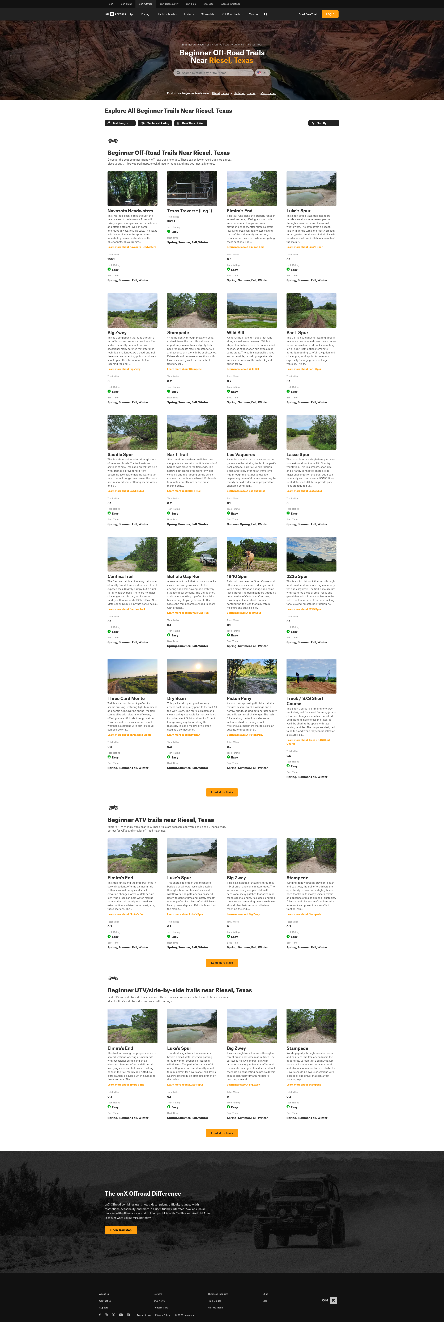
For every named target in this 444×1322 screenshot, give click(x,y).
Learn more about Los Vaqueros (252, 471)
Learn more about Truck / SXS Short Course (311, 719)
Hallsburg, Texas (244, 93)
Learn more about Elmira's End (252, 227)
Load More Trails (222, 792)
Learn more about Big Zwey (132, 349)
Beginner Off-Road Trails (196, 44)
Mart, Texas (268, 93)
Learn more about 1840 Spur (252, 593)
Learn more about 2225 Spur (311, 593)
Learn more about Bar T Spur (311, 349)
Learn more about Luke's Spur (311, 227)
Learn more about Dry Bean (192, 719)
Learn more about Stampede (192, 349)
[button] (120, 123)
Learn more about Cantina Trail (132, 593)
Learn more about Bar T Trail (192, 471)
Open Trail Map (120, 1230)
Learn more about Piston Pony (252, 719)
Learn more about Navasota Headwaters (132, 227)
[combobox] (216, 72)
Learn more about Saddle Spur (132, 471)
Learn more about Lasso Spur (311, 471)
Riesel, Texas (220, 93)
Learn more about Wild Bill (252, 349)
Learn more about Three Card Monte (132, 719)
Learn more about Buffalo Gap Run (192, 593)
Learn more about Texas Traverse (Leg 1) (192, 227)
